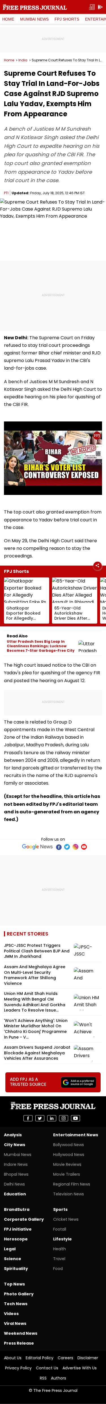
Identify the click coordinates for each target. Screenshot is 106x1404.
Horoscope (16, 1239)
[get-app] (100, 7)
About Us (12, 1358)
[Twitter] (67, 847)
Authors (58, 1378)
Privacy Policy (18, 1368)
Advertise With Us (79, 1368)
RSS (43, 1378)
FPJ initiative (18, 1229)
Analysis (13, 1135)
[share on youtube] (75, 1118)
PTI (6, 193)
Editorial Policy (39, 1358)
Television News (68, 1194)
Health (59, 1249)
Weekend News (20, 1333)
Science (12, 1259)
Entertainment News (75, 1135)
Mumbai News (34, 19)
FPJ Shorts (67, 19)
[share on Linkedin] (51, 1118)
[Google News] (37, 847)
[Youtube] (84, 847)
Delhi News (14, 1184)
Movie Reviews (67, 1164)
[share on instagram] (63, 1118)
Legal (10, 1249)
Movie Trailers (66, 1174)
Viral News (15, 1323)
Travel (59, 1259)
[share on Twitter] (39, 1118)
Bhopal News (16, 1174)
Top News (14, 1284)
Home (8, 19)
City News (14, 1145)
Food (58, 1268)
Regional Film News (71, 1184)
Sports (60, 1209)
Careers (65, 1358)
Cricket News (66, 1219)
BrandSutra (16, 1209)
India (22, 60)
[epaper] (92, 7)
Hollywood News (68, 1154)
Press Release (19, 1343)
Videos (11, 1313)
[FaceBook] (58, 847)
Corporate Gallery (24, 1219)
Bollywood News (68, 1145)
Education (15, 1194)
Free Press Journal (35, 7)
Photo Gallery (19, 1294)
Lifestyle (62, 1239)
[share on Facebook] (28, 1118)
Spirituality (16, 1268)
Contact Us (47, 1368)
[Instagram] (75, 847)
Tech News (15, 1304)
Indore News (16, 1164)
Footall (59, 1229)
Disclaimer (87, 1358)
